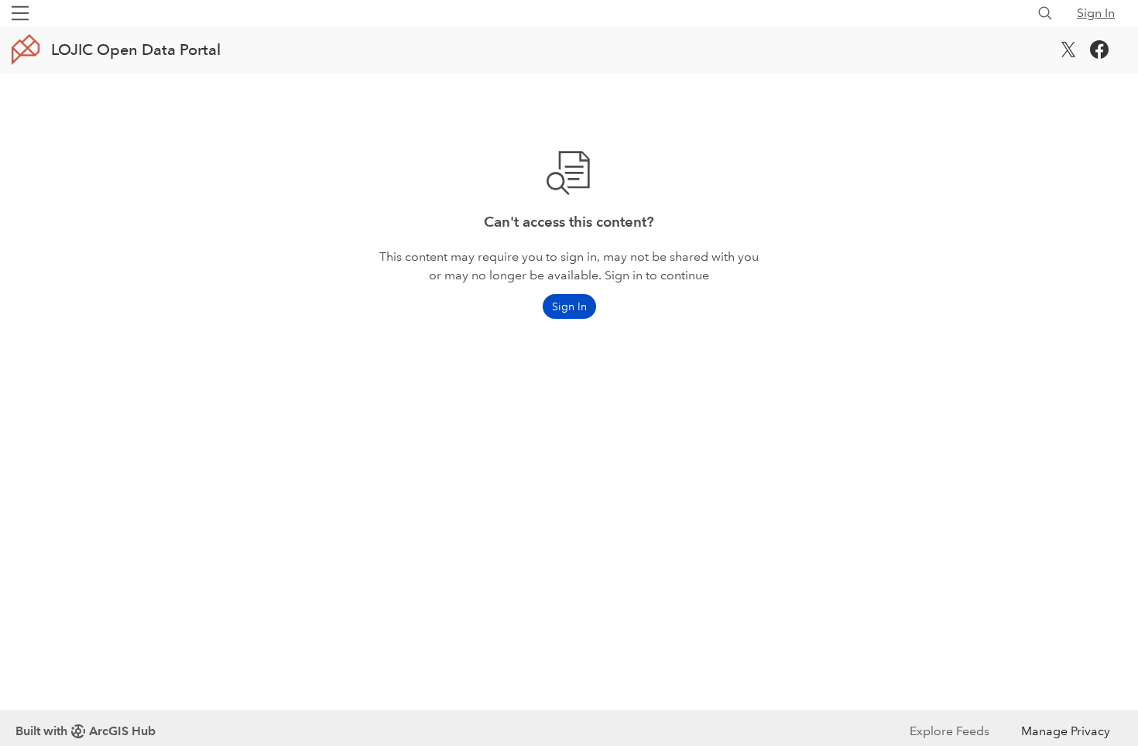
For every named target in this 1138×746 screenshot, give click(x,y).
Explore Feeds (949, 731)
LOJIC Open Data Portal (136, 49)
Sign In (1096, 12)
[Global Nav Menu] (20, 13)
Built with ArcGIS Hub (85, 731)
